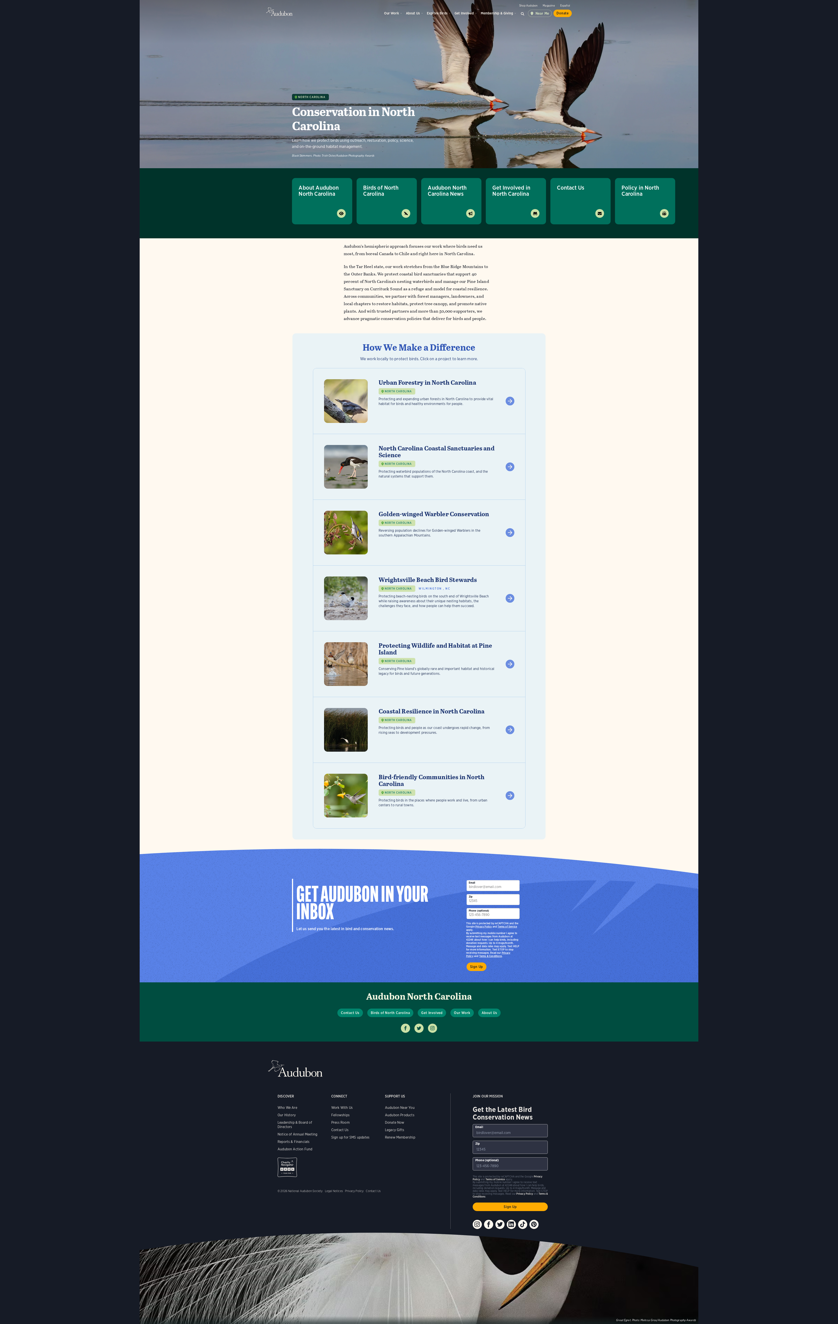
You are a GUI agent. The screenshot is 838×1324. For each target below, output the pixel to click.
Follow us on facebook (405, 1028)
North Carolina (311, 97)
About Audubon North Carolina (319, 190)
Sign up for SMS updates (350, 1137)
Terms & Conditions (490, 956)
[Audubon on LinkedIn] (511, 1224)
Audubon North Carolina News (447, 190)
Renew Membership (400, 1137)
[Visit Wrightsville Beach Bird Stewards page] (419, 598)
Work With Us (342, 1108)
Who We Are (287, 1108)
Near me (542, 13)
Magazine (549, 5)
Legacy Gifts (394, 1130)
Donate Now (394, 1122)
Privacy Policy (483, 926)
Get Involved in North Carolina (511, 190)
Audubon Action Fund (295, 1149)
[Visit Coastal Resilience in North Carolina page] (419, 730)
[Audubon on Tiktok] (522, 1224)
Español (565, 5)
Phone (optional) (479, 910)
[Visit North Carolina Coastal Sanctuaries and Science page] (419, 467)
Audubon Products (399, 1115)
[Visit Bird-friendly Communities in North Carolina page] (419, 795)
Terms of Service (507, 926)
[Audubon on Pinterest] (534, 1224)
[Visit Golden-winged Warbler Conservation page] (419, 532)
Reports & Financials (294, 1142)
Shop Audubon (528, 5)
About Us (413, 13)
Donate (562, 13)
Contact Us (570, 187)
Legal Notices (334, 1191)
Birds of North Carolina (380, 190)
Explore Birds (437, 13)
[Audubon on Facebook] (488, 1224)
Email (472, 882)
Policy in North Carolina (640, 190)
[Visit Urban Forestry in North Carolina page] (419, 401)
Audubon (279, 11)
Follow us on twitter (419, 1028)
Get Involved (464, 13)
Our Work (391, 13)
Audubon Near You (400, 1108)
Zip (471, 896)
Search (522, 13)
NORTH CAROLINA (398, 391)
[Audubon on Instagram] (477, 1224)
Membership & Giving (497, 13)
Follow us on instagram (432, 1028)
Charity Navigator (287, 1167)
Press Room (340, 1122)
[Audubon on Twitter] (500, 1224)
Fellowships (340, 1115)
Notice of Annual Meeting (297, 1134)
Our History (287, 1115)
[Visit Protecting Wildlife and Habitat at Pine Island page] (419, 664)
